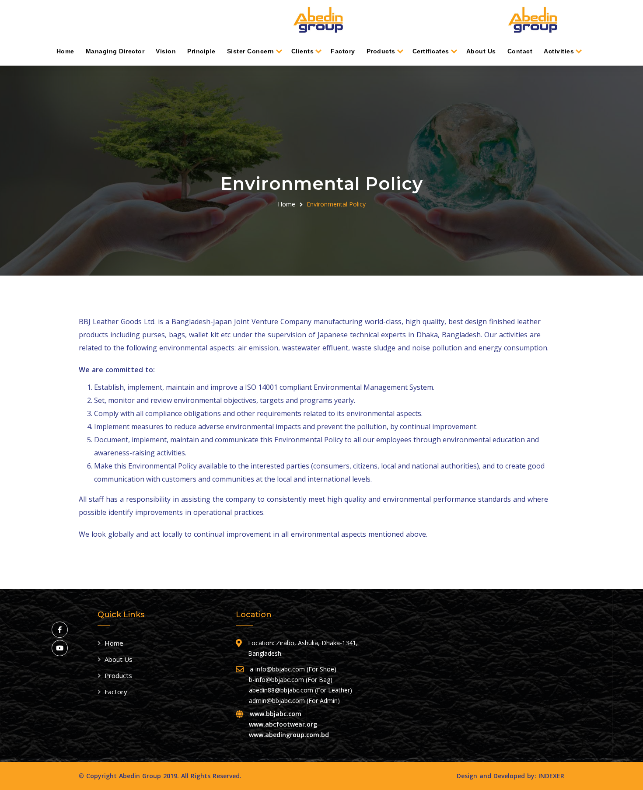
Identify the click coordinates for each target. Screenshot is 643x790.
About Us (481, 51)
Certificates (430, 51)
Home (65, 51)
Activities (559, 51)
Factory (343, 51)
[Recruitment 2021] (532, 19)
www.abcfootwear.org (283, 724)
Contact (520, 51)
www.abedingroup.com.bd (289, 735)
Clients (302, 51)
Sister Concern (250, 51)
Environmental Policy (336, 204)
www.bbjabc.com (275, 714)
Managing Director (115, 51)
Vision (166, 51)
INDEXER (551, 776)
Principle (201, 51)
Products (381, 51)
